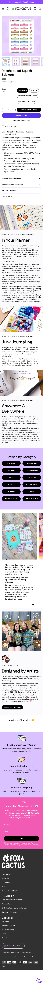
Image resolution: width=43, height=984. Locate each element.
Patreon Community (9, 925)
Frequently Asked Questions (12, 900)
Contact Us (6, 882)
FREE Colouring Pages (10, 890)
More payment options (21, 120)
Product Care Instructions (11, 179)
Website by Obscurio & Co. (25, 957)
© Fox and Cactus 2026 (10, 953)
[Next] (40, 2)
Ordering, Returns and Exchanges (14, 908)
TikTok (4, 934)
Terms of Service (29, 845)
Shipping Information (9, 912)
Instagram (5, 921)
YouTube (5, 938)
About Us (5, 878)
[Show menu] (3, 8)
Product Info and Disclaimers (12, 185)
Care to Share (7, 196)
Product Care (7, 904)
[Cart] (39, 8)
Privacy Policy (15, 845)
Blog (3, 886)
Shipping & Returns (9, 190)
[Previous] (3, 2)
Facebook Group (8, 930)
